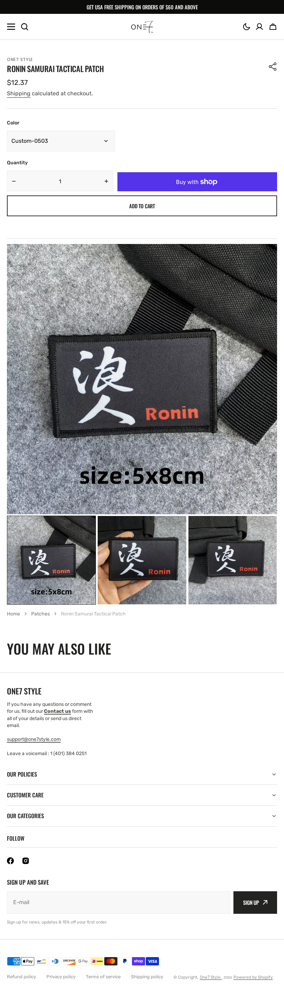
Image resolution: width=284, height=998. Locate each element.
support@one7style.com (34, 739)
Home (13, 614)
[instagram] (25, 860)
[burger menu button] (11, 27)
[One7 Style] (142, 27)
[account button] (259, 27)
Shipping (18, 93)
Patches (40, 614)
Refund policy (21, 976)
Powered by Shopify (253, 977)
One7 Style (211, 977)
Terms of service (103, 976)
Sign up (251, 902)
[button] (246, 26)
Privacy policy (61, 976)
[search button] (24, 27)
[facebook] (10, 860)
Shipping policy (147, 976)
